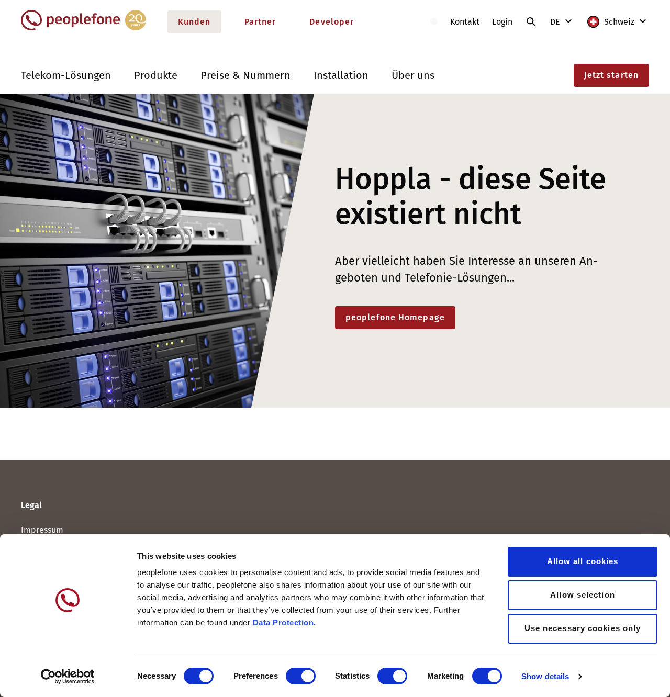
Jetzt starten (611, 75)
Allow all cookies (583, 561)
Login (502, 22)
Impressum (42, 530)
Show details (545, 676)
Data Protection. (284, 622)
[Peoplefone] (83, 28)
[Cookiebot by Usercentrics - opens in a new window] (68, 676)
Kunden (194, 22)
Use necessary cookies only (582, 628)
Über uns (413, 75)
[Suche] (531, 22)
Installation (341, 75)
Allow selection (582, 594)
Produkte (155, 75)
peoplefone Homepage (395, 317)
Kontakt (464, 22)
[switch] (301, 676)
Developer (331, 22)
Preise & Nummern (245, 75)
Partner (260, 22)
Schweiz (619, 22)
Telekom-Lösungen (66, 75)
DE (556, 22)
